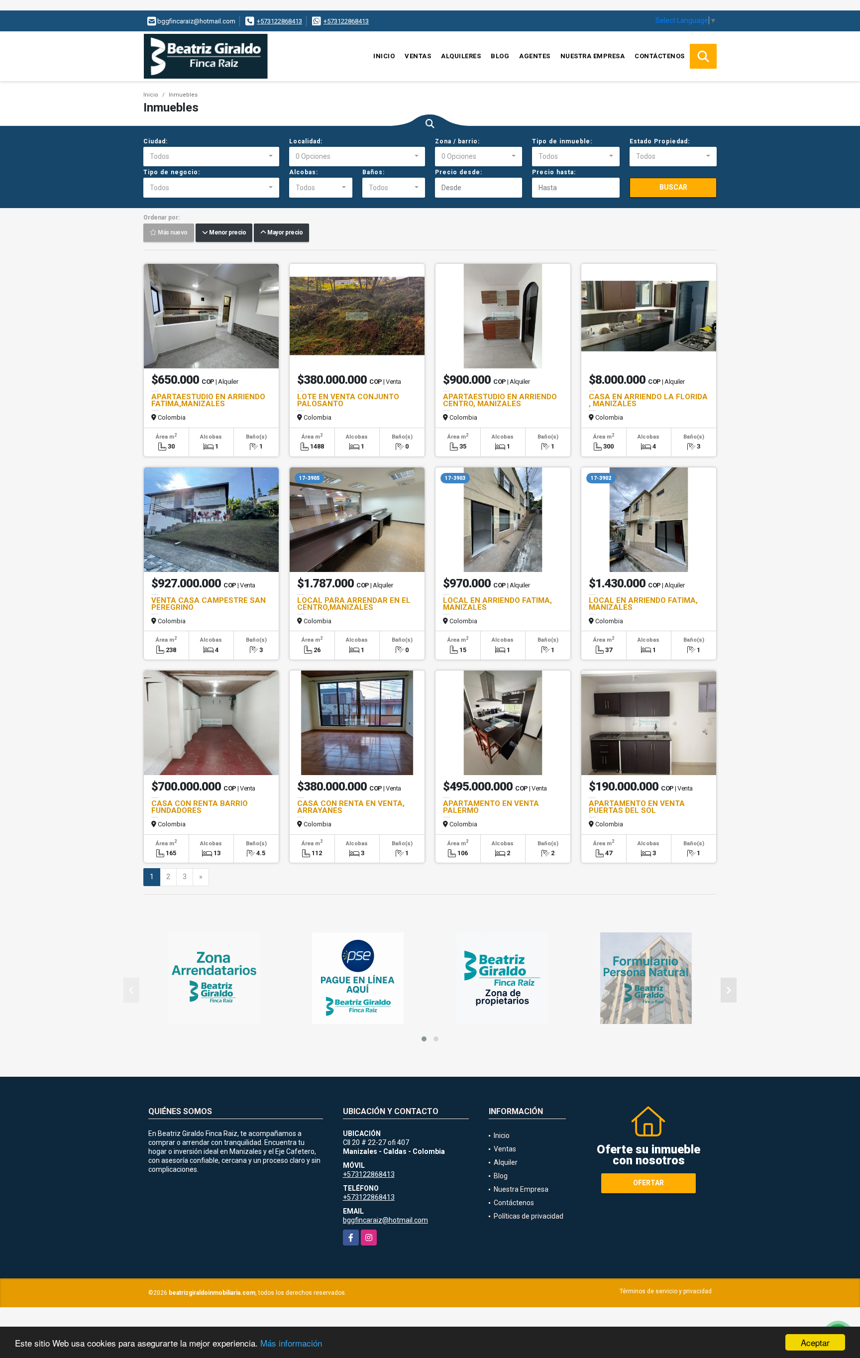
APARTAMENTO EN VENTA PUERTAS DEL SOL (637, 807)
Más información (291, 1343)
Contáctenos (660, 56)
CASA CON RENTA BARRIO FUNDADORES (199, 807)
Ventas (418, 56)
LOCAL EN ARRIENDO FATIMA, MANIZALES (497, 604)
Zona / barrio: (457, 141)
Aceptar (815, 1342)
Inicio (384, 56)
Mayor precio (284, 232)
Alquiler (506, 1162)
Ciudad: (155, 141)
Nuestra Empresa (592, 56)
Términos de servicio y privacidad (666, 1291)
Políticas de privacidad (528, 1216)
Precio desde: (458, 172)
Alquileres (461, 56)
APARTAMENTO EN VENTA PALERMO (491, 807)
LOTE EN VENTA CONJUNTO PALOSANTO (348, 400)
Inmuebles (183, 95)
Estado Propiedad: (660, 141)
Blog (500, 56)
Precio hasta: (554, 172)
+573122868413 (279, 21)
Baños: (373, 172)
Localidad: (305, 141)
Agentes (534, 56)
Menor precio (227, 232)
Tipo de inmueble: (562, 141)
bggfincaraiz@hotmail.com (385, 1220)
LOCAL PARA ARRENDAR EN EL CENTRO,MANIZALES (354, 604)
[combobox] (211, 157)
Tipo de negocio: (171, 172)
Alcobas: (303, 172)
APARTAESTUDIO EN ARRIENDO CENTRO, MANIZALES (500, 400)
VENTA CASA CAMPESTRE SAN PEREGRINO (208, 604)
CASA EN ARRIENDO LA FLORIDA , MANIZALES (648, 400)
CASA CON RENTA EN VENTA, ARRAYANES (351, 807)
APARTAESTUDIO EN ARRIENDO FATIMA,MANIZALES (208, 400)
